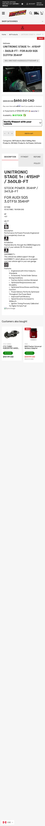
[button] (36, 13)
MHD (26, 344)
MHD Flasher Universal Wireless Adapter (33, 347)
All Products (17, 141)
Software (30, 143)
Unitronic (6, 43)
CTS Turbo (7, 344)
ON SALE (14, 143)
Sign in (39, 3)
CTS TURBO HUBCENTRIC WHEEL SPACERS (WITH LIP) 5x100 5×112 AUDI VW (11, 349)
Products (21, 143)
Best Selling (26, 141)
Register (40, 5)
